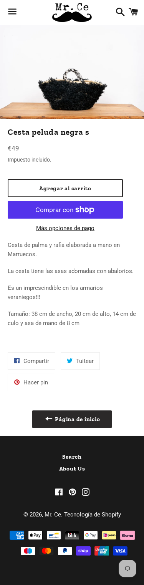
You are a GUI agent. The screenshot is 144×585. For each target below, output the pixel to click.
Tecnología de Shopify (92, 514)
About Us (72, 468)
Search (72, 456)
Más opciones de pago (65, 228)
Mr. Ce (53, 514)
